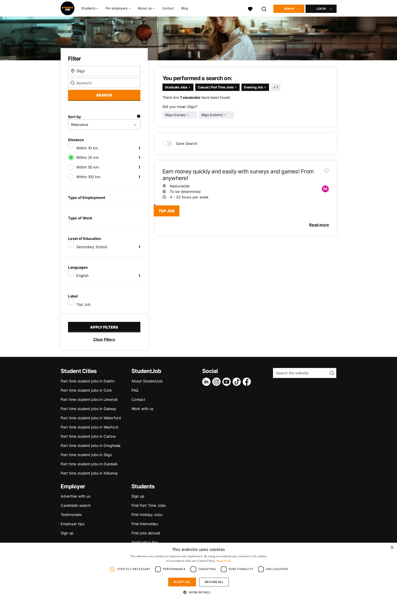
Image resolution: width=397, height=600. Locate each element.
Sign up (67, 533)
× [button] (392, 547)
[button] (198, 592)
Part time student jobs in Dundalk (89, 464)
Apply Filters (104, 327)
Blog (184, 8)
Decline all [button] (214, 582)
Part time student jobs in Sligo (86, 454)
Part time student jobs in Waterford (91, 418)
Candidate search (76, 505)
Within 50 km (87, 167)
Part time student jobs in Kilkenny (89, 473)
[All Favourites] (250, 8)
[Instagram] (217, 382)
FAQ (134, 390)
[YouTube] (227, 382)
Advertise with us (75, 496)
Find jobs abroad (145, 533)
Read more (223, 561)
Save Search (186, 143)
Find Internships (144, 523)
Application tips (144, 542)
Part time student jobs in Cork (86, 390)
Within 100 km (88, 177)
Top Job (83, 304)
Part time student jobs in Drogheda (90, 445)
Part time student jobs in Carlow (88, 436)
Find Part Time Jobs (148, 505)
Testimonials (71, 514)
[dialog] (198, 571)
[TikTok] (238, 382)
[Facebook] (248, 382)
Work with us (142, 408)
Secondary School (91, 247)
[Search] (264, 8)
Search (104, 95)
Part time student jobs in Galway (88, 408)
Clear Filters (104, 339)
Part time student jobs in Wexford (89, 427)
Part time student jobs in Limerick (89, 399)
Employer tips (72, 523)
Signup (289, 8)
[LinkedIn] (207, 382)
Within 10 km (87, 148)
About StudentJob (147, 381)
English (82, 275)
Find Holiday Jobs (146, 514)
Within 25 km (87, 157)
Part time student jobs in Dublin (87, 381)
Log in (321, 8)
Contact (168, 8)
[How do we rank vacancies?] (138, 116)
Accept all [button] (182, 582)
